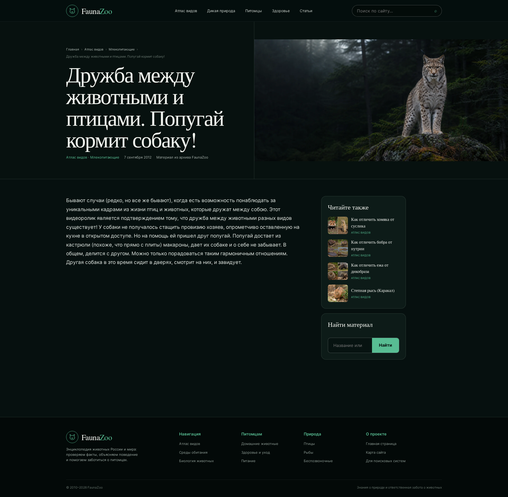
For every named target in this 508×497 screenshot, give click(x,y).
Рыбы (308, 452)
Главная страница (381, 444)
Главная (72, 49)
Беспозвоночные (318, 461)
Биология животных (196, 461)
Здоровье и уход (255, 452)
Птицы (309, 444)
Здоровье (281, 10)
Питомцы (253, 10)
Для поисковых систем (386, 461)
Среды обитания (193, 452)
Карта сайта (376, 452)
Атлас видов (186, 10)
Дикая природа (221, 10)
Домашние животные (259, 444)
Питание (248, 461)
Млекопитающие (122, 49)
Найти (385, 345)
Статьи (306, 10)
